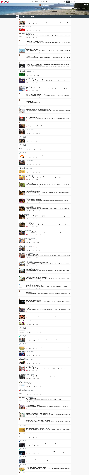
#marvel (28, 359)
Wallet (71, 16)
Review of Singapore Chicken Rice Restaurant (34, 41)
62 (37, 394)
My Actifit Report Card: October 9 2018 (33, 27)
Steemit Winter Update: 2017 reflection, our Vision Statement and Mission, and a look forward (43, 338)
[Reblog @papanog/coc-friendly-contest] (39, 186)
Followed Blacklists (46, 12)
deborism (21, 426)
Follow (86, 4)
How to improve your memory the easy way (34, 352)
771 (38, 340)
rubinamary (22, 307)
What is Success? (29, 292)
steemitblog (22, 336)
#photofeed (28, 374)
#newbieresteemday (28, 418)
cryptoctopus (22, 374)
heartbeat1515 (22, 344)
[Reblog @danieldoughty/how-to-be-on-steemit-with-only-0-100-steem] (39, 288)
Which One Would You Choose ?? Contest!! (34, 300)
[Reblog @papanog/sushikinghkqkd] (39, 37)
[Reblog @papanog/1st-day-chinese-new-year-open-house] (39, 408)
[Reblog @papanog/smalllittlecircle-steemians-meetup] (39, 272)
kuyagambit (22, 206)
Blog (17, 16)
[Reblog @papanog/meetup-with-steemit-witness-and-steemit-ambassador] (39, 97)
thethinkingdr (22, 359)
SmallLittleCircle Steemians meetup (32, 269)
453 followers (38, 10)
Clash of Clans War (29, 101)
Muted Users (40, 12)
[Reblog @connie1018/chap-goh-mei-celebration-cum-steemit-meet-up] (39, 202)
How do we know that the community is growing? (35, 176)
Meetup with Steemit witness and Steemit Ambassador (36, 94)
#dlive (26, 99)
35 (37, 416)
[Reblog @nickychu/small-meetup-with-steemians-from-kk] (39, 194)
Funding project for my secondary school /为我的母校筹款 (36, 277)
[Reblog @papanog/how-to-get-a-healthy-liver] (39, 317)
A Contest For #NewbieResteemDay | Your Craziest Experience (37, 428)
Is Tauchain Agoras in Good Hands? (32, 239)
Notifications (31, 16)
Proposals (37, 1)
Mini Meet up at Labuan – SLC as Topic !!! (33, 207)
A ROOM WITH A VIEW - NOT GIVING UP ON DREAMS (36, 391)
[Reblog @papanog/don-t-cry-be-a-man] (39, 133)
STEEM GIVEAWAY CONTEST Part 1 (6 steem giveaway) (36, 467)
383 (38, 445)
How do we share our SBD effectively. (33, 161)
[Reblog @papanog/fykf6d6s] (39, 23)
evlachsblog (22, 86)
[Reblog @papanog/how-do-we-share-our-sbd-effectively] (39, 164)
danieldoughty (22, 284)
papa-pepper (22, 390)
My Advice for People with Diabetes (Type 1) (34, 87)
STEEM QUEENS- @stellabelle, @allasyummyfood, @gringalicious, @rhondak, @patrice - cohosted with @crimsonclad (47, 443)
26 (37, 386)
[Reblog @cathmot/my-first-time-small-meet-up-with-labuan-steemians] (39, 218)
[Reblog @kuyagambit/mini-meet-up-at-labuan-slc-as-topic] (39, 210)
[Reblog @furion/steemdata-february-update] (40, 386)
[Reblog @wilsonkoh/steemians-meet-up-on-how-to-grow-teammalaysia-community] (39, 265)
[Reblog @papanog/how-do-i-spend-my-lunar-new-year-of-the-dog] (39, 437)
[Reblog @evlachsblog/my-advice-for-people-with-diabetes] (39, 90)
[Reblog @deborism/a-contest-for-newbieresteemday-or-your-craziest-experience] (39, 430)
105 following (47, 10)
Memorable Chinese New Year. (31, 367)
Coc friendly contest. (29, 183)
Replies (23, 16)
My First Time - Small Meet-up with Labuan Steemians (35, 215)
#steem (26, 441)
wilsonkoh (22, 168)
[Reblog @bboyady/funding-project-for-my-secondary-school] (40, 280)
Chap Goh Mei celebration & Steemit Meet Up (34, 199)
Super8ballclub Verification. (31, 56)
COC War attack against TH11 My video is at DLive (33, 102)
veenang (21, 153)
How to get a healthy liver (30, 315)
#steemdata (26, 382)
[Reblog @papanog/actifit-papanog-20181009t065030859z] (39, 30)
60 (38, 75)
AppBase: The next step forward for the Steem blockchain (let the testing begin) (40, 451)
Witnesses (43, 1)
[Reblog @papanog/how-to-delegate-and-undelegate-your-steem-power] (39, 82)
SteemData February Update (31, 383)
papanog (21, 19)
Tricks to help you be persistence (32, 49)
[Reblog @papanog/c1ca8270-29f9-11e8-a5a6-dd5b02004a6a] (39, 103)
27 (37, 461)
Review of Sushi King (30, 34)
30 (37, 332)
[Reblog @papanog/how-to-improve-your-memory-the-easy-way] (39, 355)
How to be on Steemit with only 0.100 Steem (34, 285)
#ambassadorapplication (30, 145)
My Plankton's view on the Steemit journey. (33, 254)
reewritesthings (22, 412)
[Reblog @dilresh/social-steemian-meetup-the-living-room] (40, 234)
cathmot (21, 214)
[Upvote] (26, 23)
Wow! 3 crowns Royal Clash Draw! (32, 21)
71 (38, 67)
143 (38, 242)
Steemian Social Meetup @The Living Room (34, 231)
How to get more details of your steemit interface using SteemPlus (38, 109)
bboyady (21, 276)
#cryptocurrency (28, 238)
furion (21, 382)
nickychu (21, 190)
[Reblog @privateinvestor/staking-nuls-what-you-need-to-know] (41, 75)
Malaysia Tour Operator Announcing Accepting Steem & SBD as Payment (39, 155)
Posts (33, 1)
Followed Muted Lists (53, 12)
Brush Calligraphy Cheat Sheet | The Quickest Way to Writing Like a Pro (39, 413)
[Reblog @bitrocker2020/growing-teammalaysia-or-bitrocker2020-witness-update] (40, 461)
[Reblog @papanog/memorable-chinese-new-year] (39, 370)
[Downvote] (27, 23)
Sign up (67, 1)
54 (37, 157)
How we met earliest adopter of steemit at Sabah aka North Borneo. (38, 124)
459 (38, 453)
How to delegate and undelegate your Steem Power (35, 79)
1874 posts (42, 10)
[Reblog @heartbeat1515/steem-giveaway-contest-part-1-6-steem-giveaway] (39, 469)
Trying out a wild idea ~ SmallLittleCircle (33, 247)
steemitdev (22, 449)
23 (37, 126)
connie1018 (22, 198)
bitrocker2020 (22, 116)
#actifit (26, 26)
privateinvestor (22, 71)
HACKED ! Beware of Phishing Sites (32, 117)
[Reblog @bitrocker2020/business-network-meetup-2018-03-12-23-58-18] (39, 141)
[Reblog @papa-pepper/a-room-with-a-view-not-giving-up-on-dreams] (40, 394)
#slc (27, 344)
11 (37, 111)
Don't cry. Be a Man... (30, 130)
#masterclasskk (27, 472)
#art (28, 412)
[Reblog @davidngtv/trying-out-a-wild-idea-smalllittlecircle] (39, 250)
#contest (26, 426)
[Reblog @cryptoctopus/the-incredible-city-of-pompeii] (41, 378)
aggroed (21, 441)
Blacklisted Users (34, 12)
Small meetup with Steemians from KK (33, 191)
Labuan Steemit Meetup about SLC (32, 223)
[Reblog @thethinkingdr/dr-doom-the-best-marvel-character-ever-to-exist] (39, 363)
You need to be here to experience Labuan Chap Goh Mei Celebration (38, 169)
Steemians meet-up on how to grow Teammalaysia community (37, 262)
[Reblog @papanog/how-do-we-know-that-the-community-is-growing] (39, 179)
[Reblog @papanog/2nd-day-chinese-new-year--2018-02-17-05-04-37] (39, 401)
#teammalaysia (27, 78)
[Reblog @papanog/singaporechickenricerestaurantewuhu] (39, 44)
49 (37, 280)
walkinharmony (22, 48)
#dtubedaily (27, 19)
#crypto (28, 71)
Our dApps (48, 1)
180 (38, 378)
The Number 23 (28, 308)
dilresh (21, 230)
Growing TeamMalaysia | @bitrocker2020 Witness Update (36, 459)
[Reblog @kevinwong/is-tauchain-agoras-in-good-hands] (41, 242)
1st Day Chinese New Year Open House (33, 405)
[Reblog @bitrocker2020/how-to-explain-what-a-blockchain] (40, 332)
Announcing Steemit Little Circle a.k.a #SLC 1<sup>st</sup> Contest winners (40, 346)
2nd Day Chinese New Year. (31, 398)
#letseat (26, 33)
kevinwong (22, 238)
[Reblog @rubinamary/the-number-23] (39, 311)
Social (27, 16)
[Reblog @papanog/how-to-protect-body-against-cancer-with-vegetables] (39, 324)
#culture (27, 168)
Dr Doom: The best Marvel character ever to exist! (35, 360)
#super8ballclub (27, 54)
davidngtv (22, 246)
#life (28, 48)
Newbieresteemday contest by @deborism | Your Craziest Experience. (38, 420)
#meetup (26, 190)
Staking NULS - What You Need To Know (33, 72)
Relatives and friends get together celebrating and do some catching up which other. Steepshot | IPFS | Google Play (44, 399)
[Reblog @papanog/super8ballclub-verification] (39, 58)
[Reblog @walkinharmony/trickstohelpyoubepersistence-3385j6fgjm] (39, 52)
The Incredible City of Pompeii (31, 375)
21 (37, 257)
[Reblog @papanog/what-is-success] (39, 294)
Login (64, 1)
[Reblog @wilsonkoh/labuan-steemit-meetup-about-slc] (39, 226)
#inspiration (28, 390)
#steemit (27, 336)
